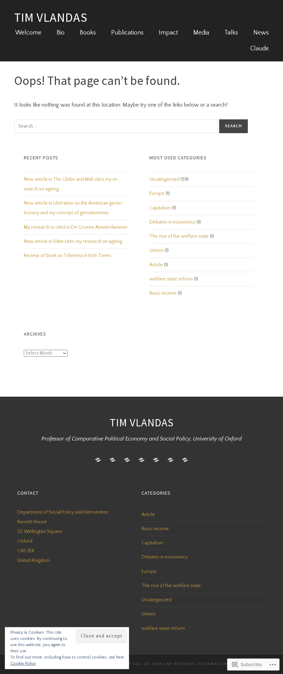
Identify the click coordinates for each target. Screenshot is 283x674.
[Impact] (127, 460)
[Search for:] (116, 126)
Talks (231, 33)
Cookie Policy (23, 663)
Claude (259, 49)
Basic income (163, 293)
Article (156, 265)
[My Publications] (112, 460)
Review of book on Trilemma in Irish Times (67, 255)
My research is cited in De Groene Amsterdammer (76, 227)
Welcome (28, 33)
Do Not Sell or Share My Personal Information (171, 664)
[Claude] (185, 460)
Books (88, 33)
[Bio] (98, 460)
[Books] (156, 460)
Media (201, 33)
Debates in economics (172, 222)
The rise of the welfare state (179, 236)
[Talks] (170, 460)
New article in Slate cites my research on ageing (73, 241)
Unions (156, 250)
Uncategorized (164, 179)
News (261, 33)
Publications (127, 33)
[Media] (141, 460)
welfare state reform (171, 279)
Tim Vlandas (50, 17)
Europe (157, 193)
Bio (61, 33)
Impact (168, 33)
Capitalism (160, 208)
